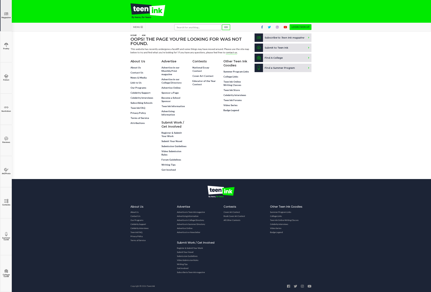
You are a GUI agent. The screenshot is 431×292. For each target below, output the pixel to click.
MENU (137, 27)
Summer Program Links (236, 71)
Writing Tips (168, 164)
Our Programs (138, 87)
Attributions (137, 123)
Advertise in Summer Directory (191, 224)
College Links (230, 76)
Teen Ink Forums (232, 100)
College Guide (6, 276)
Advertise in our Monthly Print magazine (170, 71)
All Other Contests (232, 220)
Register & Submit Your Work (171, 134)
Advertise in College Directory (190, 220)
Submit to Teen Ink (276, 47)
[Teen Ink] (151, 10)
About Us (135, 67)
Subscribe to (284, 37)
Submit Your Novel (171, 141)
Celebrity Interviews (141, 97)
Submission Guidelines (174, 146)
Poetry (6, 49)
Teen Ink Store (231, 90)
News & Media (138, 77)
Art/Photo (6, 173)
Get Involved (168, 169)
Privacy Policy (138, 112)
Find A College (274, 57)
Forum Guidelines (171, 159)
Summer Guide (6, 239)
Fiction (6, 80)
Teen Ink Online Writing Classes (232, 83)
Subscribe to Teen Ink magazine (191, 272)
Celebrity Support (140, 92)
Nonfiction (6, 111)
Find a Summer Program (280, 67)
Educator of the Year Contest (204, 83)
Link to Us (136, 82)
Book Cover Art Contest (234, 216)
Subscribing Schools (141, 102)
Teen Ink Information (173, 106)
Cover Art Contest (202, 75)
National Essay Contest (200, 69)
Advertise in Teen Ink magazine (191, 212)
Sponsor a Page (170, 92)
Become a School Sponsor (170, 99)
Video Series (230, 105)
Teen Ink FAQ (137, 107)
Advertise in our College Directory (171, 81)
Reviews (6, 142)
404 (143, 35)
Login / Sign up (300, 27)
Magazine (6, 17)
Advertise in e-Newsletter (188, 232)
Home (133, 35)
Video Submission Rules (171, 153)
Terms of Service (139, 117)
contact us (231, 52)
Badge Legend (231, 110)
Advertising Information (168, 113)
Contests (6, 205)
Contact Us (136, 72)
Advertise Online (170, 87)
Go (226, 27)
